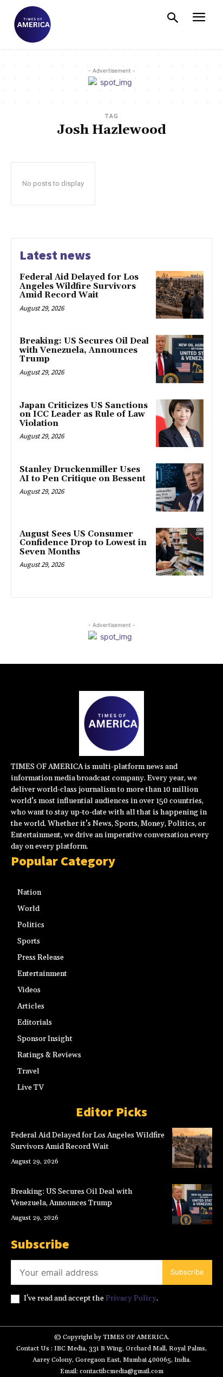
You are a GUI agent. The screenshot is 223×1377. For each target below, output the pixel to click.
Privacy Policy (131, 1298)
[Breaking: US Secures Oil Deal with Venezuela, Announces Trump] (180, 359)
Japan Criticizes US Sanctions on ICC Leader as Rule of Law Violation (83, 414)
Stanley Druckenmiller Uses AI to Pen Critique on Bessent (82, 474)
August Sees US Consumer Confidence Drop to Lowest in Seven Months (83, 543)
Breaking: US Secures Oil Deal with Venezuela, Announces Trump (84, 350)
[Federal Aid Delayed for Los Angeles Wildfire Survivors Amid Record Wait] (180, 295)
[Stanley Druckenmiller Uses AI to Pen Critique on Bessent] (180, 487)
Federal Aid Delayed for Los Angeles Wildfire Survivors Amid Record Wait (79, 286)
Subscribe (187, 1272)
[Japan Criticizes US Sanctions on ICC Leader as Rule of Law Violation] (180, 423)
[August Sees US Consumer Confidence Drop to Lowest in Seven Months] (180, 552)
